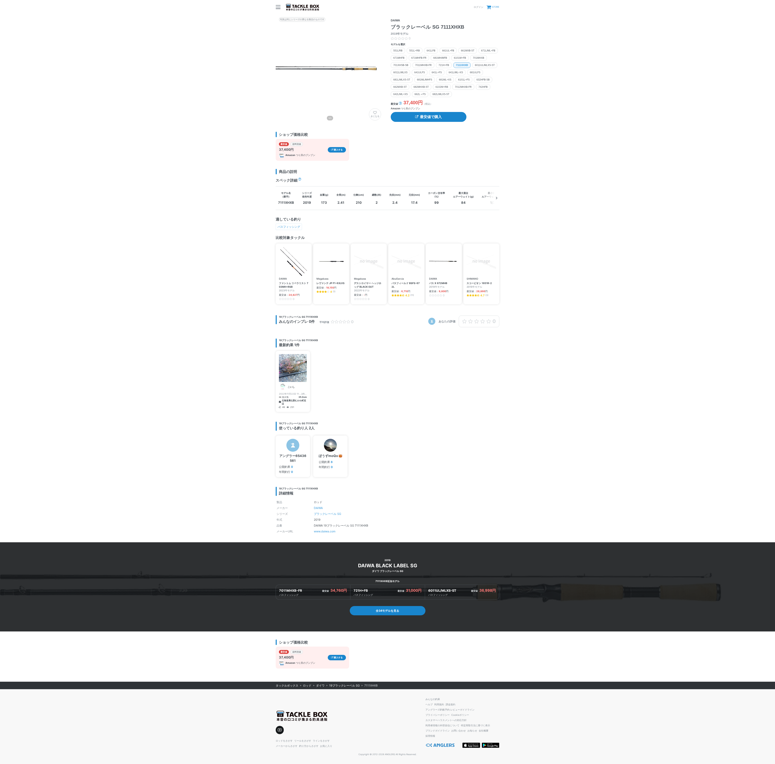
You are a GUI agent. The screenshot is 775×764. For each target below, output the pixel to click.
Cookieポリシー (460, 714)
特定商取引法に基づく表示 (475, 725)
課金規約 (450, 704)
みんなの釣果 (432, 699)
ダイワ (320, 685)
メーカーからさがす (286, 745)
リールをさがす (302, 740)
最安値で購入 (431, 117)
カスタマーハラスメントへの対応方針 (446, 720)
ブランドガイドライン (437, 730)
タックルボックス (287, 685)
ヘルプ (429, 704)
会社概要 (483, 730)
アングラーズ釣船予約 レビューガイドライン (449, 709)
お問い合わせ (458, 730)
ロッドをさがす (284, 740)
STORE (495, 6)
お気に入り (326, 745)
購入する (338, 149)
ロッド (307, 685)
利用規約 (439, 704)
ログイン (478, 6)
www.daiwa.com (324, 531)
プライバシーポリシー (437, 714)
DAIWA (318, 508)
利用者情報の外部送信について (442, 725)
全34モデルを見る (387, 610)
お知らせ (472, 730)
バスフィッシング (289, 226)
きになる (375, 116)
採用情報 (430, 735)
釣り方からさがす (308, 745)
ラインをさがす (321, 740)
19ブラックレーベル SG (344, 685)
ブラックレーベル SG (327, 513)
